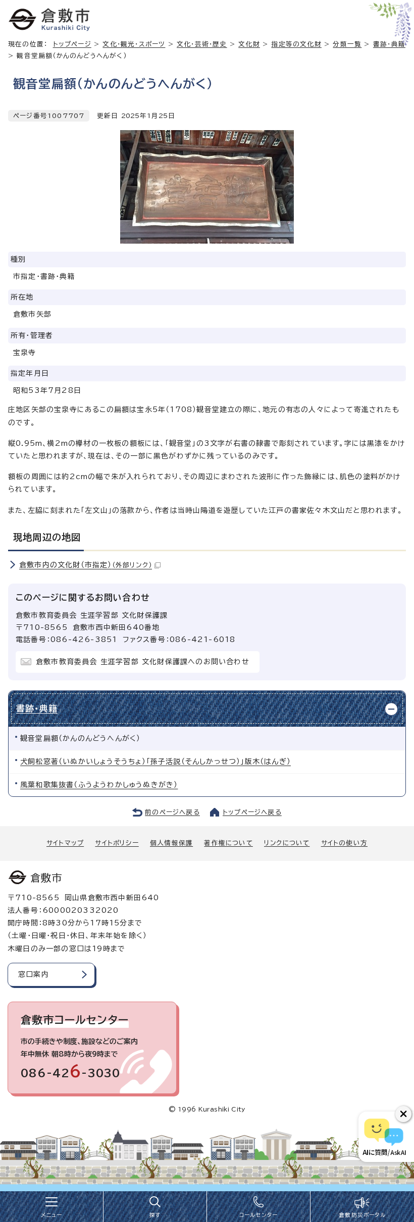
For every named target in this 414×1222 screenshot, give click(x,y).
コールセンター (258, 1214)
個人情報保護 (171, 843)
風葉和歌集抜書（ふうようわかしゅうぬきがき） (99, 784)
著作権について (228, 843)
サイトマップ (65, 843)
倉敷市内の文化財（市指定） (85, 564)
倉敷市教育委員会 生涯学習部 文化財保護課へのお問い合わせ (142, 661)
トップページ (72, 44)
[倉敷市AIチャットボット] (384, 1137)
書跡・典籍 (37, 708)
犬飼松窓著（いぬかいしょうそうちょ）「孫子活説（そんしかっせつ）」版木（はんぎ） (155, 761)
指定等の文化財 (296, 44)
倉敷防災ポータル (362, 1214)
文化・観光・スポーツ (133, 44)
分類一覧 (347, 44)
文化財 (249, 44)
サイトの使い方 (344, 843)
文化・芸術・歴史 (202, 44)
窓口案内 (33, 974)
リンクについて (286, 843)
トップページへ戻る (252, 812)
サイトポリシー (116, 843)
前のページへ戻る (172, 812)
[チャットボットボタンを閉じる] (403, 1114)
